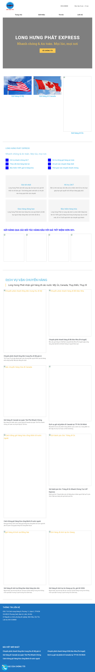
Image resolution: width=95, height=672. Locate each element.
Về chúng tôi (47, 50)
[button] (5, 42)
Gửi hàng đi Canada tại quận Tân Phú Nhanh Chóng (22, 655)
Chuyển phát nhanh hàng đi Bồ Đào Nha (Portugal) (66, 651)
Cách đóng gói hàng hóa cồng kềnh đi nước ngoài (21, 659)
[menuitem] (17, 15)
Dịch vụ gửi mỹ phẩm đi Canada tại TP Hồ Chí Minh (66, 655)
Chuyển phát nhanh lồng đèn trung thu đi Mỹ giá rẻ (22, 651)
